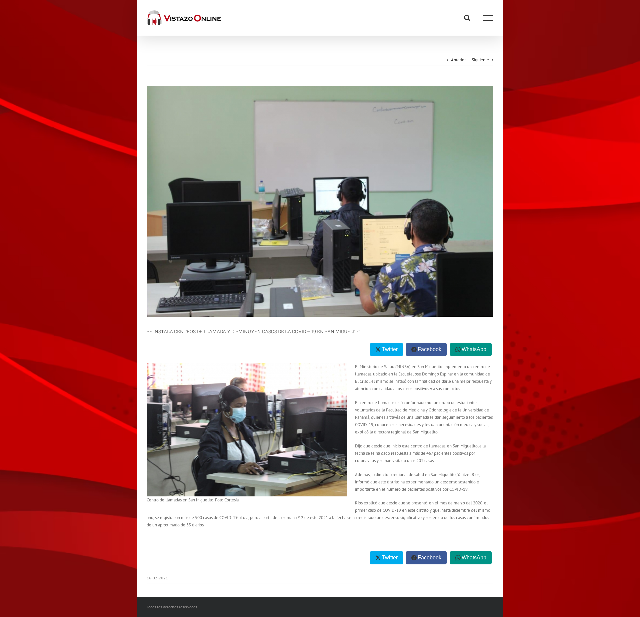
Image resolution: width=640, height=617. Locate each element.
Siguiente (480, 60)
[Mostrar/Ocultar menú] (488, 18)
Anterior (458, 60)
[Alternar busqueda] (467, 17)
